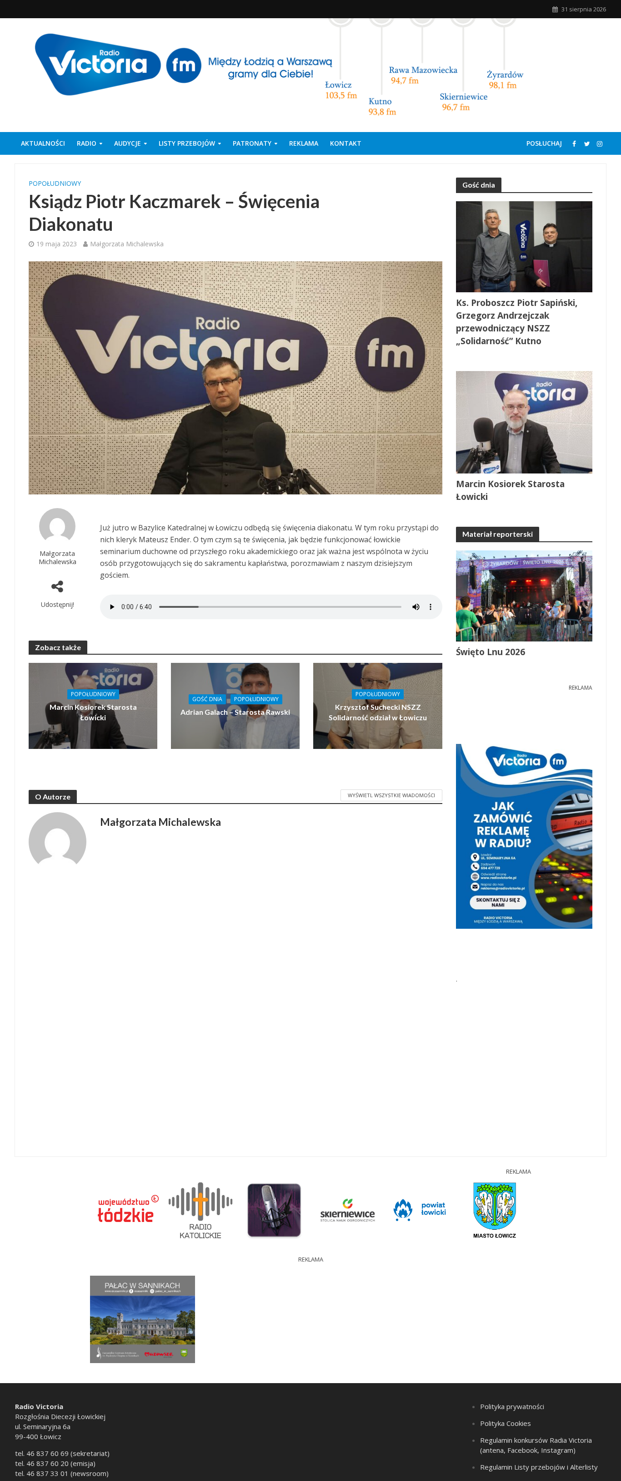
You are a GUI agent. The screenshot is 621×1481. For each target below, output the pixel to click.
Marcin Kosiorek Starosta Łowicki (93, 712)
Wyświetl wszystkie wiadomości (391, 795)
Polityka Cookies (505, 1423)
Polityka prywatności (512, 1406)
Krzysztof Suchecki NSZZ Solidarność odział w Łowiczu (378, 712)
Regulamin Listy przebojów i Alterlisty (539, 1466)
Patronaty (252, 143)
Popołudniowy (55, 183)
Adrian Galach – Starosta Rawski (235, 711)
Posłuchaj (544, 143)
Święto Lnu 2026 (490, 652)
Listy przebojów (187, 143)
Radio (86, 143)
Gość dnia (207, 699)
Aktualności (43, 143)
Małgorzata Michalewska (127, 243)
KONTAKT (345, 143)
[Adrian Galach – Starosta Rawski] (235, 705)
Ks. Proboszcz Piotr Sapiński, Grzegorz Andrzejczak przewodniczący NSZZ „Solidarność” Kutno (516, 322)
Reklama (303, 143)
